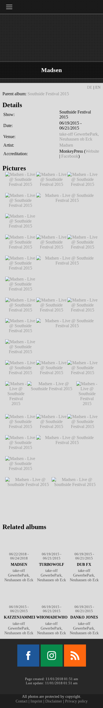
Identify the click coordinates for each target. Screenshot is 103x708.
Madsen (66, 145)
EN (98, 87)
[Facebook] (28, 655)
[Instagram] (52, 655)
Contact (21, 701)
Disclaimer (53, 701)
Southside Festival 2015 (48, 93)
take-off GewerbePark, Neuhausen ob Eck (79, 136)
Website (92, 151)
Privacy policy (76, 701)
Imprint (36, 701)
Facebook (69, 156)
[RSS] (75, 655)
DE (89, 87)
